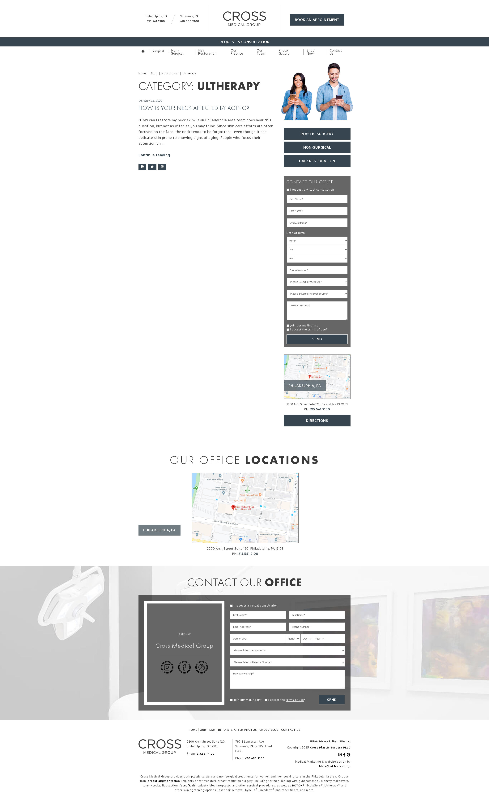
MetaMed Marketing (334, 766)
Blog (154, 73)
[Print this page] (142, 167)
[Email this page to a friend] (162, 167)
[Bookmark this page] (152, 167)
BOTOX (298, 785)
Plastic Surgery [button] (317, 134)
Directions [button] (317, 420)
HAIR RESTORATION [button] (317, 161)
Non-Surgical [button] (317, 147)
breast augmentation (164, 780)
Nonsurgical (170, 73)
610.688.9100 (189, 21)
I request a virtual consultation (312, 189)
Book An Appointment (317, 20)
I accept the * (309, 329)
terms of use (317, 329)
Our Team (208, 729)
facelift (185, 785)
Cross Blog (269, 729)
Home (142, 73)
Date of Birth (296, 232)
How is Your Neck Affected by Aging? (193, 108)
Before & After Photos (237, 729)
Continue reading (154, 155)
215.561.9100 (156, 21)
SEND (317, 339)
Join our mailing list (304, 325)
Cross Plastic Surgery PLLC (330, 747)
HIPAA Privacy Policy (323, 741)
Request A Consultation (244, 42)
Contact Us (291, 729)
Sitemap (345, 741)
